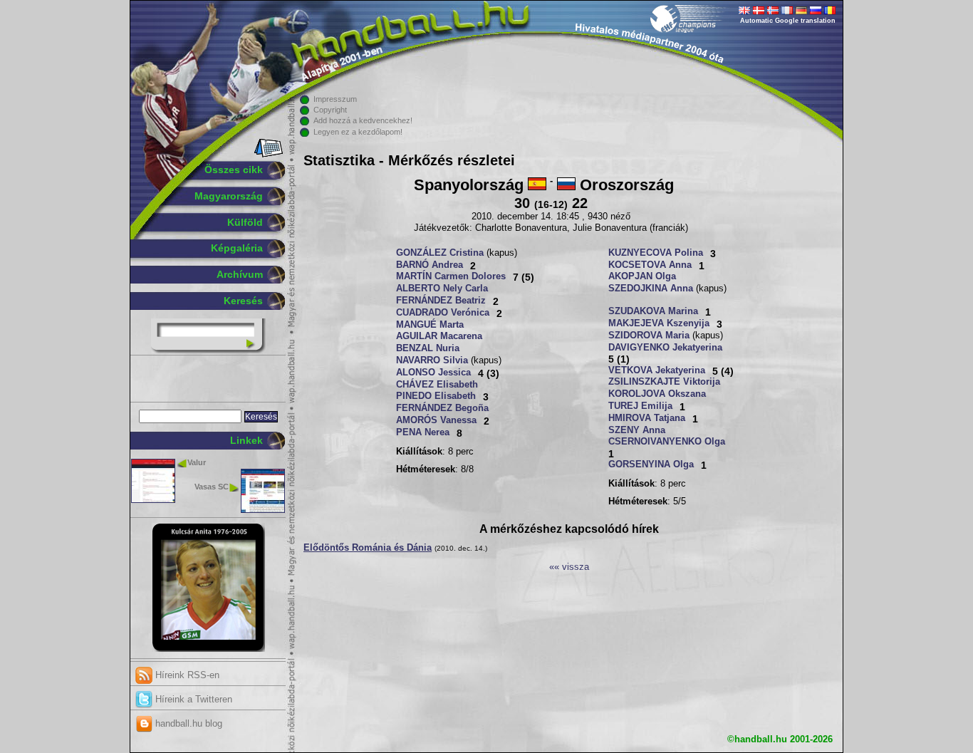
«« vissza (569, 567)
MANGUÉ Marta (430, 325)
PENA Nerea (422, 432)
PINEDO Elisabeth (436, 396)
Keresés (243, 300)
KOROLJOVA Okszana (657, 394)
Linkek (246, 440)
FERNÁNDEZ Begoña (442, 408)
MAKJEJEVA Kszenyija (658, 323)
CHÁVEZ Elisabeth (437, 385)
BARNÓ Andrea (429, 265)
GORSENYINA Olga (651, 464)
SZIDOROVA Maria (649, 336)
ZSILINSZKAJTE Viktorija (664, 382)
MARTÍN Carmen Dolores (451, 276)
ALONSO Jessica (433, 373)
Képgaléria (237, 248)
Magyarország (228, 196)
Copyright (330, 109)
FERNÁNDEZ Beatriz (441, 301)
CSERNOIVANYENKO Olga (666, 442)
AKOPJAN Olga (642, 276)
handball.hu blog (187, 723)
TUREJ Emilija (640, 406)
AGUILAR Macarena (439, 336)
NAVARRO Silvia (432, 360)
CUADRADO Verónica (442, 313)
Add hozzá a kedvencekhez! (362, 120)
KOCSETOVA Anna (650, 265)
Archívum (240, 274)
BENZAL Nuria (427, 348)
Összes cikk (233, 169)
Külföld (245, 222)
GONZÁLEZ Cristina (440, 253)
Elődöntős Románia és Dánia (367, 548)
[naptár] (267, 155)
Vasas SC (211, 486)
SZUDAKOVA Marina (653, 311)
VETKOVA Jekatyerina (656, 370)
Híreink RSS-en (185, 675)
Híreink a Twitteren (192, 699)
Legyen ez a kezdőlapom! (357, 132)
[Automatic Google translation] (744, 11)
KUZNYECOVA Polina (655, 253)
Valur (196, 462)
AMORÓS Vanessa (436, 420)
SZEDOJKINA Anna (650, 289)
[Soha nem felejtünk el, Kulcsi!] (208, 649)
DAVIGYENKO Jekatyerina (665, 348)
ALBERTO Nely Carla (442, 289)
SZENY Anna (636, 430)
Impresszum (335, 99)
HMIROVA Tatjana (646, 418)
